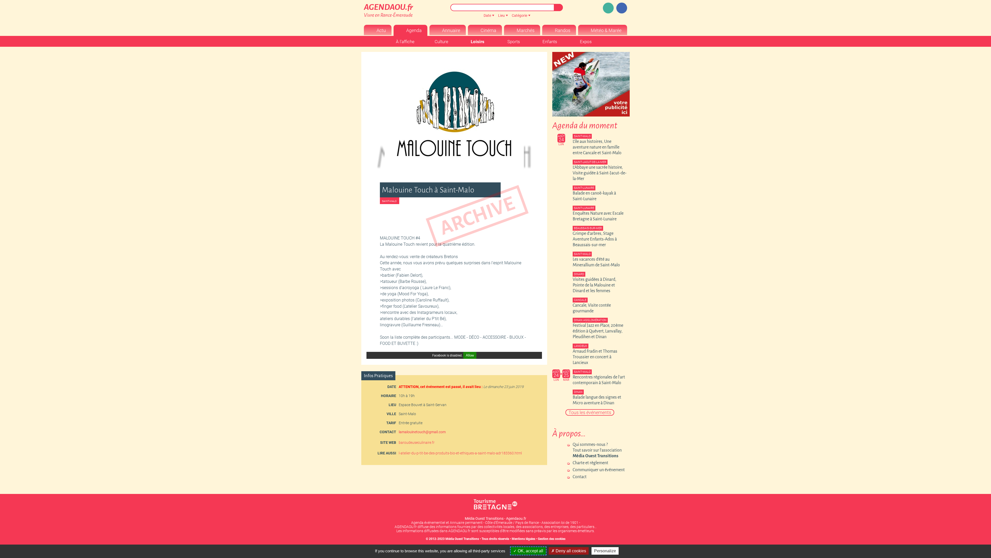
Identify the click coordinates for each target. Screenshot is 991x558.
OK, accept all (530, 551)
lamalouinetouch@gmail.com (422, 432)
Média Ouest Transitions (462, 539)
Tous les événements (590, 412)
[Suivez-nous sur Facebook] (621, 8)
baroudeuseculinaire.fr (417, 442)
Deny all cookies (570, 551)
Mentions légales (523, 539)
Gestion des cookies (551, 539)
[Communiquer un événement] (608, 8)
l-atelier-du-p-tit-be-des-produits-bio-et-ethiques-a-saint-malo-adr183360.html (460, 453)
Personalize (605, 551)
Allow (470, 355)
